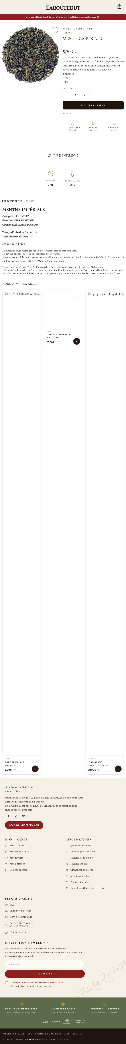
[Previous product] (78, 45)
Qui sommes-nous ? (81, 845)
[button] (7, 7)
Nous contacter (18, 932)
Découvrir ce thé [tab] (12, 201)
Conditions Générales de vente (87, 888)
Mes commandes (19, 851)
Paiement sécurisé (80, 882)
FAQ (12, 904)
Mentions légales (79, 876)
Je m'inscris (45, 974)
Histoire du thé (78, 863)
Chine (90, 29)
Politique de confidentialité (52, 1034)
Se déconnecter (18, 870)
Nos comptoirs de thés (82, 851)
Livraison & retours (20, 910)
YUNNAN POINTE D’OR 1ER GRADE (58, 763)
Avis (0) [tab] (30, 201)
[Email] (23, 816)
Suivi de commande (21, 916)
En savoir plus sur (19, 986)
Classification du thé (81, 870)
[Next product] (68, 45)
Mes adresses (17, 863)
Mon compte (17, 845)
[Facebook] (8, 816)
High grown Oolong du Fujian (99, 763)
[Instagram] (16, 816)
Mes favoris (16, 857)
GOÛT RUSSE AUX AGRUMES (14, 763)
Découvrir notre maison (24, 825)
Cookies (77, 1034)
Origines (79, 29)
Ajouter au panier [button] (35, 768)
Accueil (67, 29)
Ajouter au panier (93, 105)
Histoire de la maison (82, 857)
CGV (30, 1034)
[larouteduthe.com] (63, 7)
